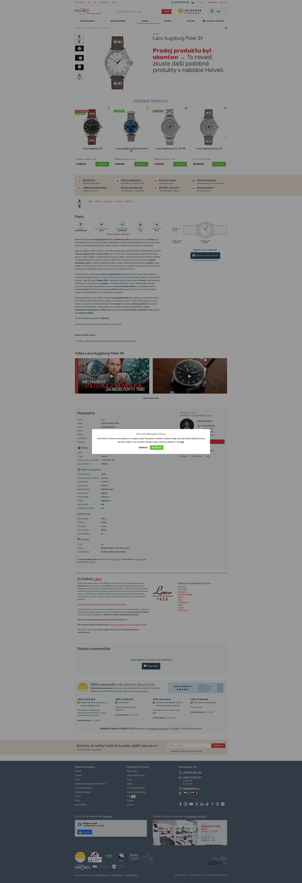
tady (182, 442)
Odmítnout (143, 447)
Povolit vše (157, 447)
